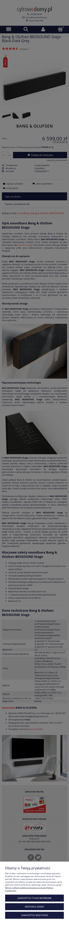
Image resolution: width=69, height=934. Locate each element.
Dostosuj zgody (34, 907)
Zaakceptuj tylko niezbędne (34, 898)
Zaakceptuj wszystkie (34, 915)
